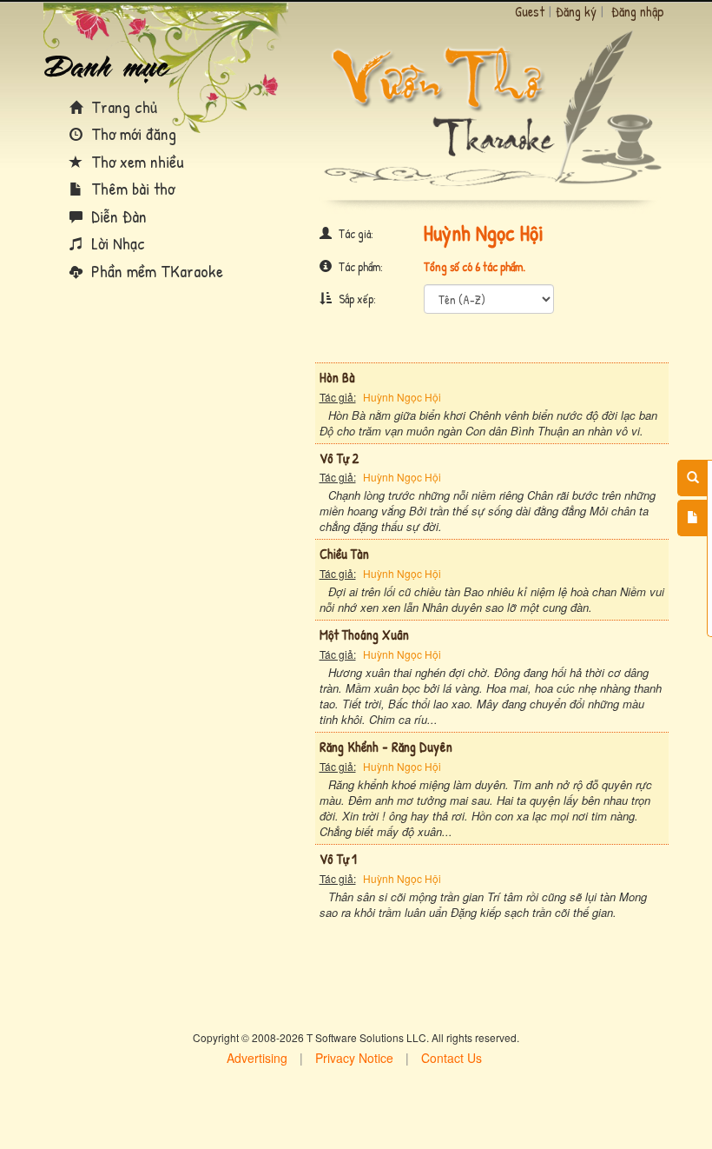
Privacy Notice (354, 1057)
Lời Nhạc (116, 243)
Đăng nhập (637, 11)
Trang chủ (122, 106)
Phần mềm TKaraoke (155, 270)
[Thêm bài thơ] (692, 518)
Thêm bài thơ (131, 188)
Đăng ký (576, 11)
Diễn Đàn (117, 216)
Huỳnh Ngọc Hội (402, 396)
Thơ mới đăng (131, 133)
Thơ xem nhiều (135, 161)
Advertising (257, 1057)
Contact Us (451, 1057)
